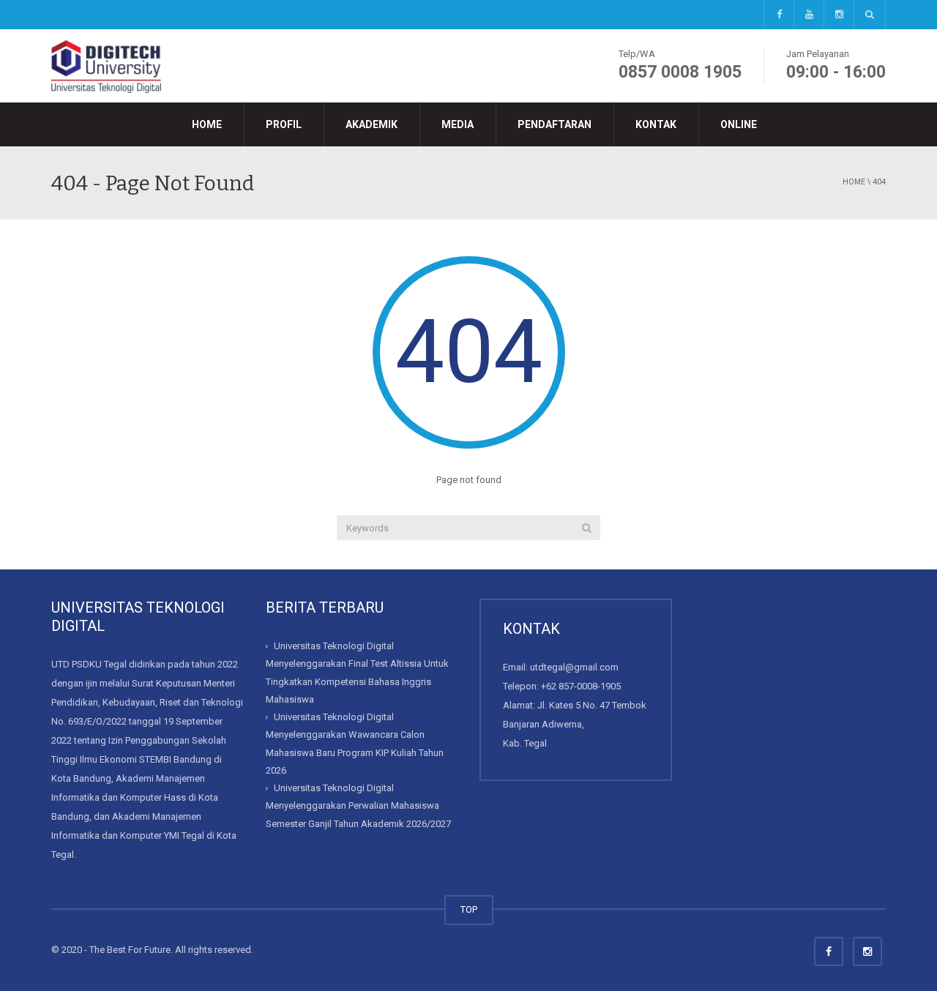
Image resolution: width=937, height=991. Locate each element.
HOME (207, 124)
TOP (468, 909)
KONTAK (655, 124)
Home (854, 182)
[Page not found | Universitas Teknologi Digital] (106, 65)
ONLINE (738, 124)
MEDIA (457, 124)
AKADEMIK (371, 124)
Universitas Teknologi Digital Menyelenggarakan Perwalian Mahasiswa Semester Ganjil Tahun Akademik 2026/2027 (358, 805)
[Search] (586, 527)
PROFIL (284, 124)
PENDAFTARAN (554, 124)
